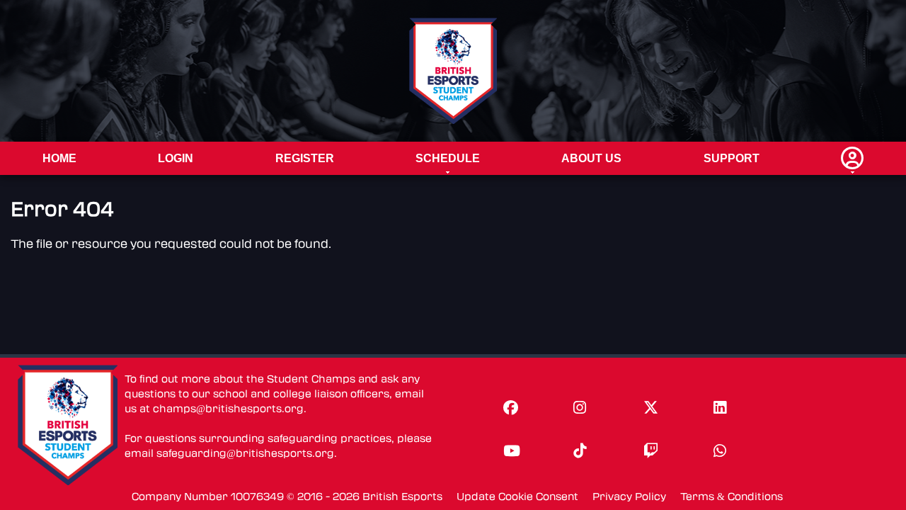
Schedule (447, 158)
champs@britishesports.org (228, 409)
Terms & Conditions (731, 497)
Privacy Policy (629, 497)
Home (59, 158)
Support (731, 158)
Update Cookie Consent (517, 497)
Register (304, 158)
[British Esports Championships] (453, 70)
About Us (591, 158)
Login (175, 158)
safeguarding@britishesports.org (245, 454)
